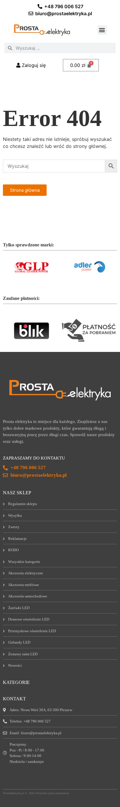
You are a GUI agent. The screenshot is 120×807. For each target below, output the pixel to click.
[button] (102, 30)
